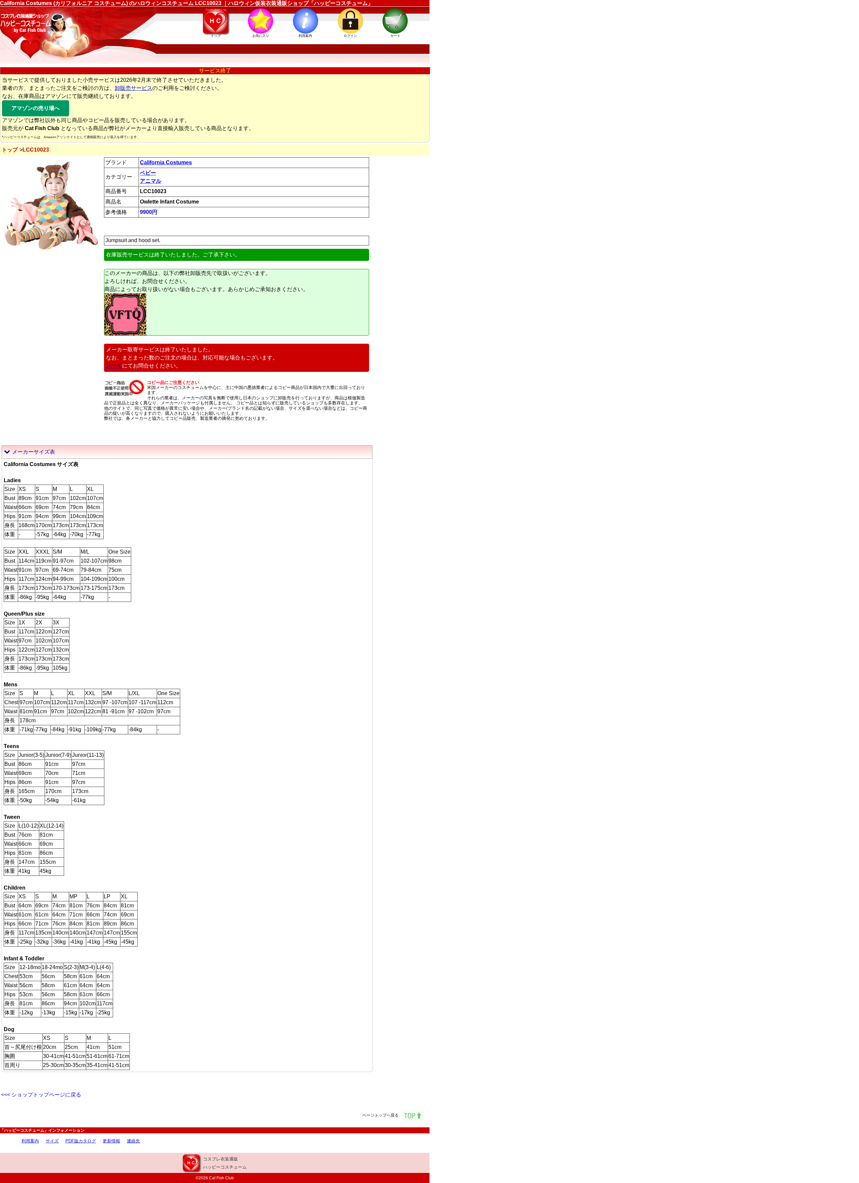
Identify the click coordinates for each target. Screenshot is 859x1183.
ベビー (148, 173)
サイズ (52, 1140)
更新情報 (111, 1140)
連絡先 (133, 1140)
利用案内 (30, 1140)
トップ (10, 150)
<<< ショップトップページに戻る (41, 1094)
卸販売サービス (133, 88)
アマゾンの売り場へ (35, 108)
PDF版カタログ (80, 1140)
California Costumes (166, 162)
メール (114, 366)
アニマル (150, 181)
